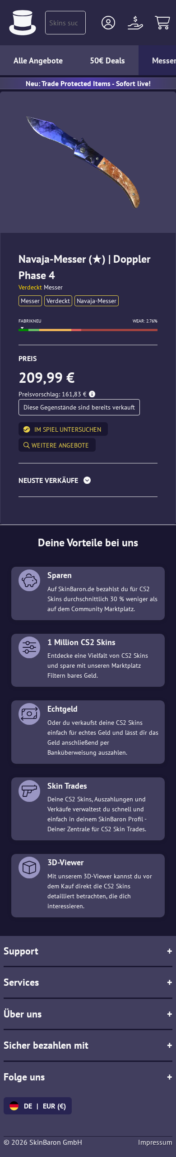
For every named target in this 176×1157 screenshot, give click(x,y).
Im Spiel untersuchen (67, 429)
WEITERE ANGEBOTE (59, 445)
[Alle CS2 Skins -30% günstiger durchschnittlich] (22, 22)
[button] (108, 22)
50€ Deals (107, 60)
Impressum (155, 1142)
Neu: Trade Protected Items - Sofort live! (88, 83)
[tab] (88, 482)
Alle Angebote (38, 60)
